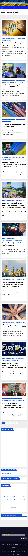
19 (10, 499)
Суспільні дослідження (6, 40)
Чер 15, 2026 (6, 128)
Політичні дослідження (20, 38)
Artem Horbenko (22, 551)
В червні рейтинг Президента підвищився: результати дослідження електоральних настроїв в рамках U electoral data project (13, 47)
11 (7, 496)
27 (14, 502)
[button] (26, 7)
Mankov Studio (12, 551)
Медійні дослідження (20, 358)
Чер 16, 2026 (6, 89)
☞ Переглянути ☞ (6, 518)
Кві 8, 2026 (5, 289)
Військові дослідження (16, 398)
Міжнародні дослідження (7, 240)
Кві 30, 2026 (5, 247)
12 (10, 496)
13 (14, 496)
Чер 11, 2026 (6, 169)
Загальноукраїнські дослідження (8, 38)
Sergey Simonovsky (16, 554)
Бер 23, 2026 (6, 410)
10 (4, 496)
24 (4, 502)
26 (10, 502)
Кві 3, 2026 (5, 329)
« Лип (3, 510)
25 (7, 502)
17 (4, 499)
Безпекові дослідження (6, 398)
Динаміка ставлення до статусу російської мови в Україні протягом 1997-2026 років (13, 85)
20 (14, 499)
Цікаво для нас (15, 360)
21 (17, 499)
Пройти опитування (7, 473)
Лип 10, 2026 (6, 49)
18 (7, 499)
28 (17, 502)
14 (17, 496)
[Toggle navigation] (14, 8)
